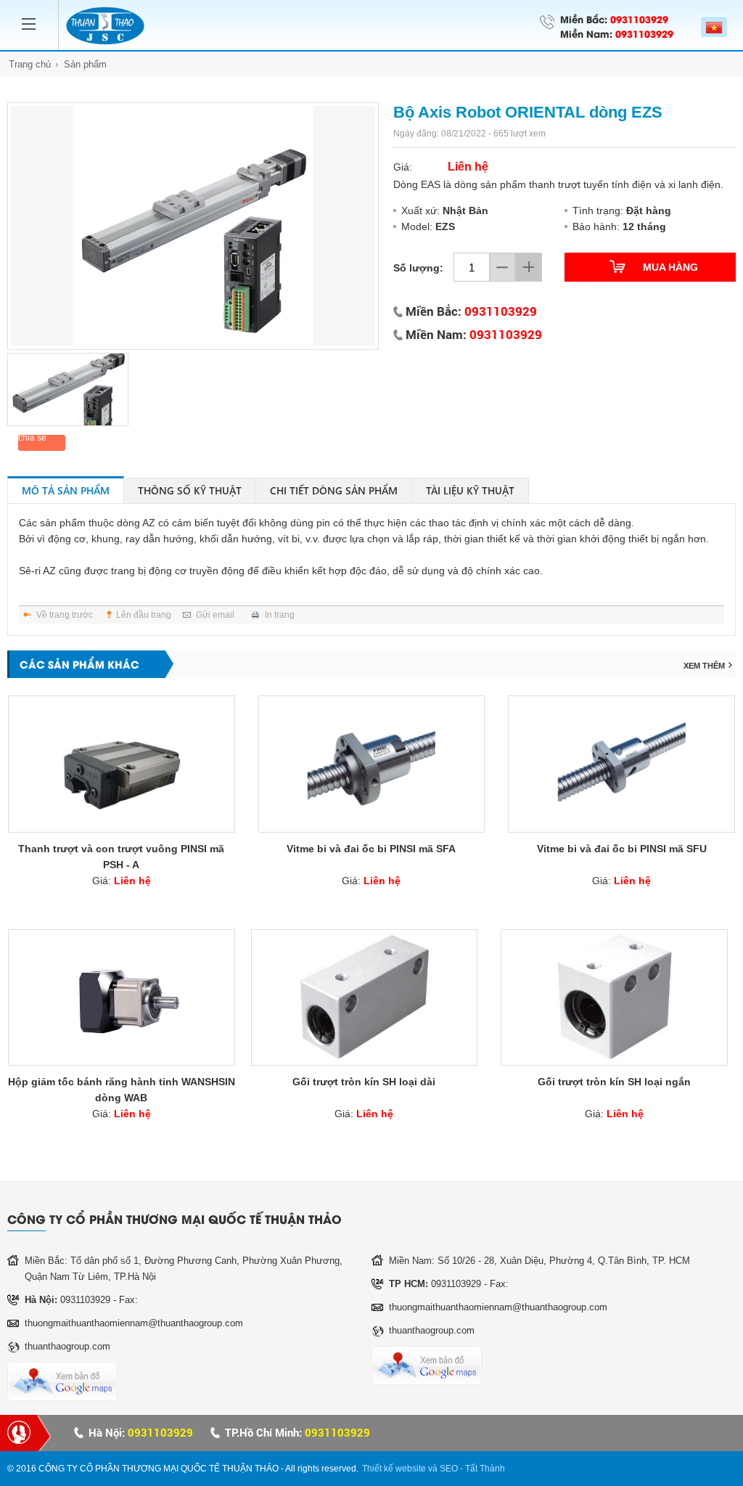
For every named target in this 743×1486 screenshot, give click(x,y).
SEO (449, 1468)
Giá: (121, 880)
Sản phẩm (85, 64)
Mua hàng (670, 267)
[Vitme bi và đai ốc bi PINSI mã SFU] (621, 763)
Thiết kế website (394, 1468)
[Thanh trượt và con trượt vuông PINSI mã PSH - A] (121, 763)
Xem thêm (704, 665)
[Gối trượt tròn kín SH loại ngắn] (614, 997)
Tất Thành (485, 1468)
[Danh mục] (32, 15)
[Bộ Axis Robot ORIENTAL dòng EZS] (193, 226)
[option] (193, 226)
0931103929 (639, 18)
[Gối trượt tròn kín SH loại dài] (364, 997)
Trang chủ (30, 64)
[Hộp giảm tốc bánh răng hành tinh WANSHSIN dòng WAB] (121, 997)
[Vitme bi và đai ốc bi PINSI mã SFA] (372, 763)
